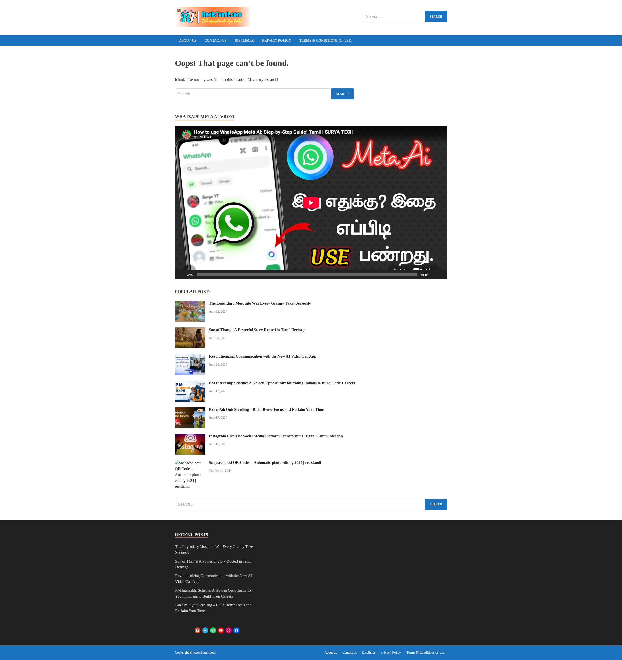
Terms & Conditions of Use (325, 40)
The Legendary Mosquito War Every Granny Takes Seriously (260, 303)
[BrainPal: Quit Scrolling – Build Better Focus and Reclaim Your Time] (190, 410)
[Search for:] (405, 16)
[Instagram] (229, 630)
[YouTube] (221, 630)
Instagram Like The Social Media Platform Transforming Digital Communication (276, 436)
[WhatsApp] (213, 630)
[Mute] (433, 274)
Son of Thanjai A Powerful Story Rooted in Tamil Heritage (257, 330)
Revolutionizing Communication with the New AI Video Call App (262, 356)
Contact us (215, 40)
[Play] (181, 274)
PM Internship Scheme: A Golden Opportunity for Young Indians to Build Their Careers (282, 383)
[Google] (197, 630)
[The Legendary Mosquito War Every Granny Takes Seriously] (190, 304)
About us (187, 40)
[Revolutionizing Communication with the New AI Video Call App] (190, 357)
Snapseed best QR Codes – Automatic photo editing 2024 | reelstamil (265, 462)
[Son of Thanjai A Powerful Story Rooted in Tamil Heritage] (190, 330)
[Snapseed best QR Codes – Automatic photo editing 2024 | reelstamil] (190, 463)
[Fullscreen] (440, 274)
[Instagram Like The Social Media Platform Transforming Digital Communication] (190, 436)
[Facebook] (236, 630)
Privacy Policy (276, 40)
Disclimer (244, 40)
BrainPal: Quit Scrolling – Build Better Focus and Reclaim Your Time (266, 409)
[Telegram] (205, 630)
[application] (311, 202)
